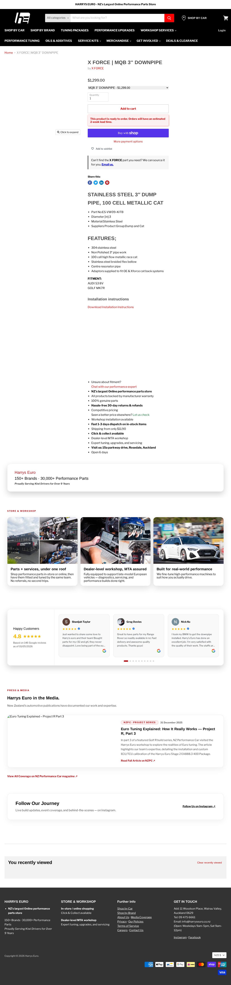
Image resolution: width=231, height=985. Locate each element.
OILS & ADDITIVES (58, 40)
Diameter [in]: (100, 216)
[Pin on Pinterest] (107, 182)
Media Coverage (141, 917)
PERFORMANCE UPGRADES (115, 30)
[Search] (169, 18)
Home (9, 52)
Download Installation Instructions (111, 307)
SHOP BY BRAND (42, 30)
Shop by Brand (126, 913)
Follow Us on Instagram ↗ (199, 806)
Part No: (96, 212)
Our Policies (135, 921)
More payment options (128, 141)
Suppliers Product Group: (108, 226)
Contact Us (136, 930)
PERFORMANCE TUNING (22, 40)
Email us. (108, 164)
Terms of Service (128, 926)
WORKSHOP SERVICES (157, 30)
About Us (123, 917)
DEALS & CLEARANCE (182, 40)
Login (222, 30)
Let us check (141, 415)
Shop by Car (125, 908)
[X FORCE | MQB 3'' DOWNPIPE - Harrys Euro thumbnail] (14, 147)
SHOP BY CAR (15, 30)
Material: (97, 221)
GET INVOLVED (148, 40)
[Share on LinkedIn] (101, 182)
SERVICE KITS (88, 40)
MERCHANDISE (117, 40)
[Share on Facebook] (90, 182)
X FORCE (97, 68)
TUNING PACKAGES (75, 30)
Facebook (194, 937)
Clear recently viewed (209, 862)
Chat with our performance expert (114, 386)
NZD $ (217, 955)
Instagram (180, 937)
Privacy (122, 921)
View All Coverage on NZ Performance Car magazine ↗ (42, 776)
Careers (122, 930)
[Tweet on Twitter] (95, 182)
